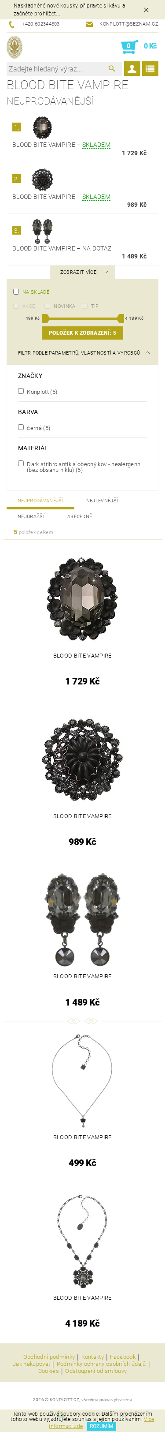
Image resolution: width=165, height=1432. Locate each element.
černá (38, 428)
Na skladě (35, 292)
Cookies (48, 1371)
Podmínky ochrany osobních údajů (101, 1364)
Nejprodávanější (40, 501)
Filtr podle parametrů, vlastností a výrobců (79, 353)
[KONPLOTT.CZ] (14, 47)
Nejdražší (31, 517)
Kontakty (92, 1357)
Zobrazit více (78, 272)
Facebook (123, 1357)
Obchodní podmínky (49, 1357)
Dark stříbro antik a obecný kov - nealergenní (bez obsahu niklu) (84, 467)
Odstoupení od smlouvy (96, 1371)
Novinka (64, 306)
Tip (95, 306)
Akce (28, 306)
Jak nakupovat (31, 1364)
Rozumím (101, 1426)
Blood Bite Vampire (61, 144)
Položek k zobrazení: (82, 333)
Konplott (41, 392)
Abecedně (79, 517)
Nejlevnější (102, 501)
